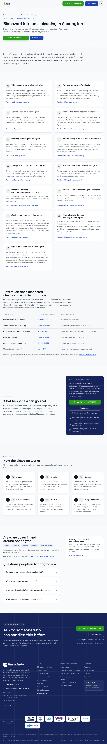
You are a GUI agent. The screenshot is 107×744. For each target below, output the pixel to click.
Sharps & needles (43, 690)
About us (87, 667)
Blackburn (32, 556)
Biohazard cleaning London (70, 670)
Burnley (40, 556)
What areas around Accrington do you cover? (24, 599)
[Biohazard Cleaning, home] (7, 3)
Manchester (25, 15)
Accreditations (89, 670)
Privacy (63, 740)
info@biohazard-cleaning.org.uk (86, 413)
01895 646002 (10, 700)
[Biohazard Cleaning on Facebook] (5, 705)
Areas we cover (14, 15)
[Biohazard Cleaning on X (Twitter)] (10, 705)
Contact (87, 677)
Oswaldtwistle (49, 556)
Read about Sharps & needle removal (69, 180)
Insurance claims (66, 686)
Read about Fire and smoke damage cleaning (72, 237)
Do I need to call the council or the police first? (24, 572)
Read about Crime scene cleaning (17, 102)
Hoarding (40, 683)
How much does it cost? (69, 682)
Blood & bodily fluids (44, 680)
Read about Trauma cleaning (15, 129)
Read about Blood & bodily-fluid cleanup (70, 156)
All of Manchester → (76, 555)
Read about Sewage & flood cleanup (18, 180)
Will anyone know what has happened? (21, 581)
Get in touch (91, 3)
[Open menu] (101, 3)
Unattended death (43, 677)
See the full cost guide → (87, 355)
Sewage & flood (42, 687)
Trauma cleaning (42, 673)
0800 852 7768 (12, 684)
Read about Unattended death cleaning (70, 129)
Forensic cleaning (43, 670)
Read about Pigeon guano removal (17, 266)
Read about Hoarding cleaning (16, 156)
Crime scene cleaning (44, 667)
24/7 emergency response (70, 673)
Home (5, 15)
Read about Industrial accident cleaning (70, 205)
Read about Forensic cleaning (67, 102)
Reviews (87, 673)
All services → (42, 693)
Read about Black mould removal (17, 237)
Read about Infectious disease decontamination (22, 205)
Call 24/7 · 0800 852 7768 (17, 38)
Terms (70, 740)
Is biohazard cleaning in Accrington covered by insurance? (29, 590)
